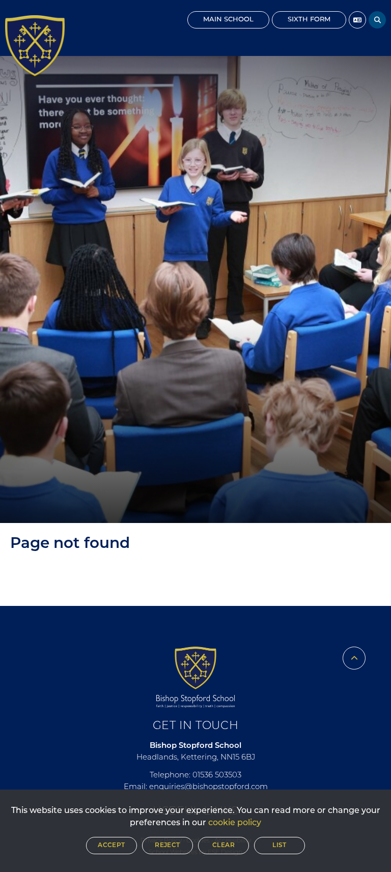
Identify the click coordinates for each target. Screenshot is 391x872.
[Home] (35, 45)
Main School (228, 19)
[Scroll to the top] (354, 658)
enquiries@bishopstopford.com (208, 787)
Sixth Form (309, 19)
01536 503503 (216, 775)
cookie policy (234, 823)
